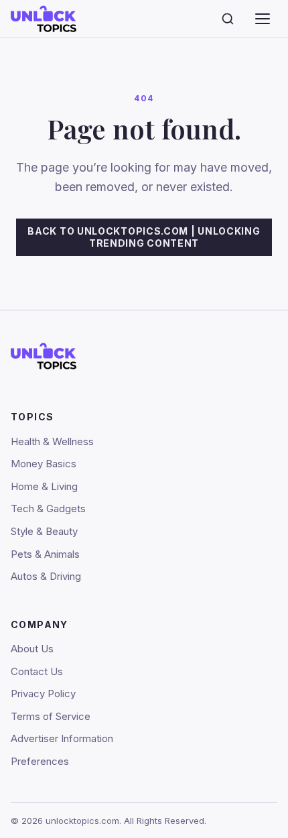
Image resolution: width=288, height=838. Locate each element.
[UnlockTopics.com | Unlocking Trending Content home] (71, 18)
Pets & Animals (45, 554)
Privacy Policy (43, 693)
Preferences (40, 761)
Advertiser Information (62, 738)
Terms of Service (50, 716)
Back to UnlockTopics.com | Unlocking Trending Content (143, 237)
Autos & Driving (46, 576)
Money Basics (43, 463)
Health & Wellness (52, 441)
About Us (32, 648)
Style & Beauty (44, 531)
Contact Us (37, 671)
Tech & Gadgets (48, 508)
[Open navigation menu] (262, 19)
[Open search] (227, 19)
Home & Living (44, 486)
